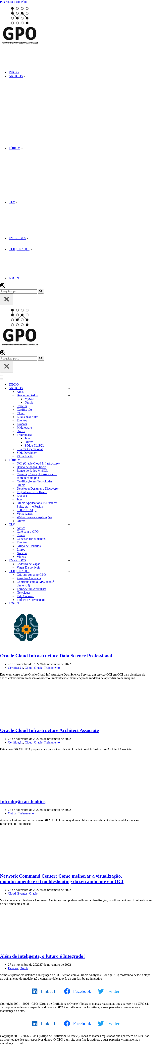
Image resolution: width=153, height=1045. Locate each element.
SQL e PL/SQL (34, 445)
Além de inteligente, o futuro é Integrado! (42, 956)
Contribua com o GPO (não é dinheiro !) (35, 583)
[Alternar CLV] (69, 524)
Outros (21, 431)
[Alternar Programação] (69, 435)
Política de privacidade (31, 599)
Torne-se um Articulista (31, 589)
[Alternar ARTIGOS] (69, 388)
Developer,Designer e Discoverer (38, 488)
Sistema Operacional (30, 449)
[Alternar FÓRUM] (69, 460)
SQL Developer (27, 452)
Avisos (21, 528)
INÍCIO (14, 72)
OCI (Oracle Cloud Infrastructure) (38, 463)
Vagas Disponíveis (28, 567)
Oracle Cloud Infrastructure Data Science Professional (56, 655)
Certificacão (24, 409)
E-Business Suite (27, 416)
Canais (21, 535)
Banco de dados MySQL (32, 470)
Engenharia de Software (32, 492)
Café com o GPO (28, 531)
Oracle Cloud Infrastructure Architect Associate (49, 730)
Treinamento (52, 667)
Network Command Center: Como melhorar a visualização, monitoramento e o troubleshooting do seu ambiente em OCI (62, 878)
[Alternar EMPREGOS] (69, 560)
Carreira (22, 406)
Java (27, 438)
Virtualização (25, 456)
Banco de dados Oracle (31, 467)
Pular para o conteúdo (13, 1)
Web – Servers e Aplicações (34, 517)
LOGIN (14, 278)
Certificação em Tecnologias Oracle (34, 483)
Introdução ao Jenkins (22, 801)
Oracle (29, 402)
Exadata (22, 424)
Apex (20, 391)
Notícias (22, 553)
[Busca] (2, 287)
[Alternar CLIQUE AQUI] (69, 571)
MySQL (30, 399)
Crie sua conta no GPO (31, 574)
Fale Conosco (25, 596)
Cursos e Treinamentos (31, 538)
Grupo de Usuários (29, 546)
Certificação (15, 667)
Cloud (21, 413)
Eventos (22, 420)
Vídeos (21, 556)
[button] (24, 76)
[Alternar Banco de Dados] (69, 395)
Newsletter (23, 592)
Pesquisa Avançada (29, 578)
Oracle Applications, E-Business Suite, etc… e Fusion (37, 504)
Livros (21, 549)
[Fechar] (6, 299)
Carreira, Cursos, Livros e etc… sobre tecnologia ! (37, 475)
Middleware (24, 427)
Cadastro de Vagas (28, 564)
